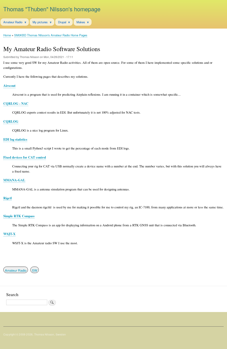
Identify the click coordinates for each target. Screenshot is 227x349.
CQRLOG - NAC (15, 103)
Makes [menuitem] (79, 23)
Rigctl (7, 198)
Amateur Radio (15, 270)
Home (7, 35)
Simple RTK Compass (19, 215)
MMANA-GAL (14, 180)
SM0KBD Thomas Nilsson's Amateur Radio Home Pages (50, 35)
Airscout (9, 85)
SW (34, 270)
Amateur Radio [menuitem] (11, 23)
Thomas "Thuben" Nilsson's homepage (51, 9)
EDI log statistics (15, 139)
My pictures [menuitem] (39, 23)
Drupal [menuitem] (60, 23)
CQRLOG (10, 121)
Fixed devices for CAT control (24, 157)
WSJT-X (9, 233)
